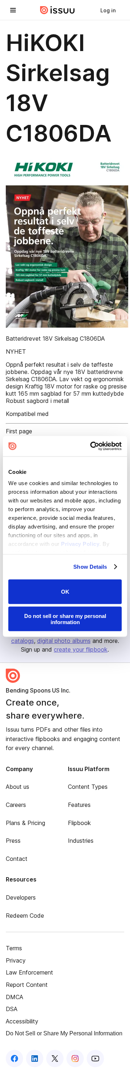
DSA (11, 1009)
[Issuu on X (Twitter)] (55, 1058)
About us (17, 786)
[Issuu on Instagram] (75, 1058)
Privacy (16, 960)
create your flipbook (81, 649)
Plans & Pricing (25, 822)
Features (79, 804)
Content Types (88, 786)
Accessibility (22, 1021)
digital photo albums (64, 640)
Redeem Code (25, 915)
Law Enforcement (29, 972)
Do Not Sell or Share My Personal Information (64, 1033)
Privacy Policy (80, 544)
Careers (16, 804)
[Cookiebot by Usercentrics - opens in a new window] (92, 446)
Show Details (90, 567)
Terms (14, 948)
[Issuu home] (57, 10)
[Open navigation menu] (13, 10)
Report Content (27, 984)
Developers (21, 897)
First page (19, 431)
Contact (16, 858)
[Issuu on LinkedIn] (34, 1058)
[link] (108, 10)
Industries (81, 840)
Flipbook (79, 822)
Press (13, 840)
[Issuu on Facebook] (14, 1058)
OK (65, 592)
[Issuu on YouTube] (95, 1058)
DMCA (14, 997)
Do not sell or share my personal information (65, 619)
